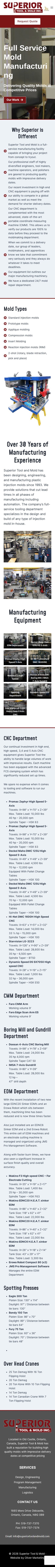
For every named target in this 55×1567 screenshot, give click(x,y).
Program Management (27, 1482)
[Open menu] (52, 7)
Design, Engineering (27, 1477)
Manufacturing (27, 1487)
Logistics (27, 1492)
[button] (15, 640)
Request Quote (27, 21)
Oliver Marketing (35, 1557)
